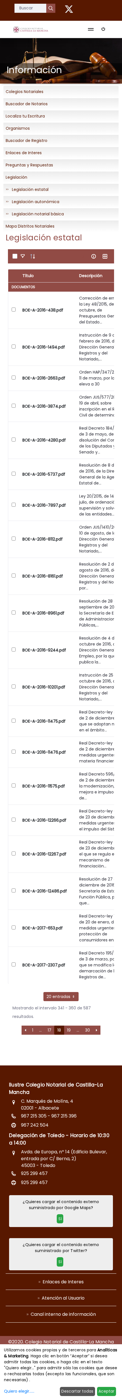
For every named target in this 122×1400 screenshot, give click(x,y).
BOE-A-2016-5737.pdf (43, 474)
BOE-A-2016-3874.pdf (44, 406)
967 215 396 (64, 1116)
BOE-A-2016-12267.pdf (44, 854)
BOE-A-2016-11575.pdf (43, 786)
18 (59, 1030)
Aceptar (106, 1391)
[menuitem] (61, 1281)
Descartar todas (77, 1391)
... (40, 1030)
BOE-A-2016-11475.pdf (44, 721)
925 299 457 (34, 1173)
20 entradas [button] (59, 996)
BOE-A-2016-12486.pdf (44, 891)
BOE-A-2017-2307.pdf (43, 965)
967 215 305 (34, 1116)
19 (69, 1030)
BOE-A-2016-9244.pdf (44, 650)
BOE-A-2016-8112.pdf (42, 539)
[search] (82, 256)
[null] (50, 8)
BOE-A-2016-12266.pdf (44, 820)
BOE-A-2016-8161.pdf (42, 576)
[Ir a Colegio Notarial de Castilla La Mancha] (30, 29)
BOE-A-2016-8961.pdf (43, 613)
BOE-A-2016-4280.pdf (44, 440)
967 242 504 (35, 1125)
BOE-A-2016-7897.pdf (44, 505)
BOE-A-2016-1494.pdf (43, 347)
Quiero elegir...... (19, 1391)
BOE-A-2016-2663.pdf (43, 378)
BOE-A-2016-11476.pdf (44, 752)
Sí (60, 1219)
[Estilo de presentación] (105, 256)
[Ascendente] (32, 256)
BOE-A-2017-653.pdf (42, 928)
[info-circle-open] (93, 256)
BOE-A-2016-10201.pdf (43, 687)
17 (49, 1030)
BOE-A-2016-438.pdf (42, 310)
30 (87, 1030)
